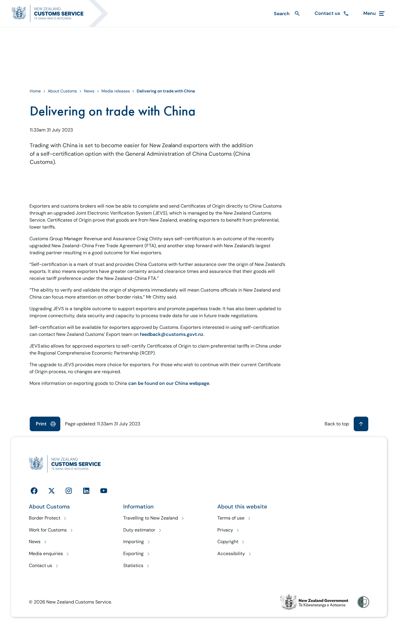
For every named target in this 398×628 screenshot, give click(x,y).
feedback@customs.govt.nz (171, 334)
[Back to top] (361, 424)
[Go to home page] (63, 13)
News (89, 91)
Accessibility (231, 553)
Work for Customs (48, 530)
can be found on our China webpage (168, 383)
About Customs (62, 91)
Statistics (133, 565)
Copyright (227, 541)
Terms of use (230, 518)
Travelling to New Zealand (150, 518)
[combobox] (286, 13)
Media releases (115, 91)
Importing (133, 541)
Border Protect (44, 518)
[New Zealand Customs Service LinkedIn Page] (86, 490)
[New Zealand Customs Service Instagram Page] (69, 490)
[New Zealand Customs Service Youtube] (103, 490)
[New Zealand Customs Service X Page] (51, 490)
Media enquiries (46, 553)
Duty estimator (139, 530)
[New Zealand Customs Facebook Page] (34, 490)
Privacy (225, 530)
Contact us (40, 565)
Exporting (133, 553)
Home (35, 91)
